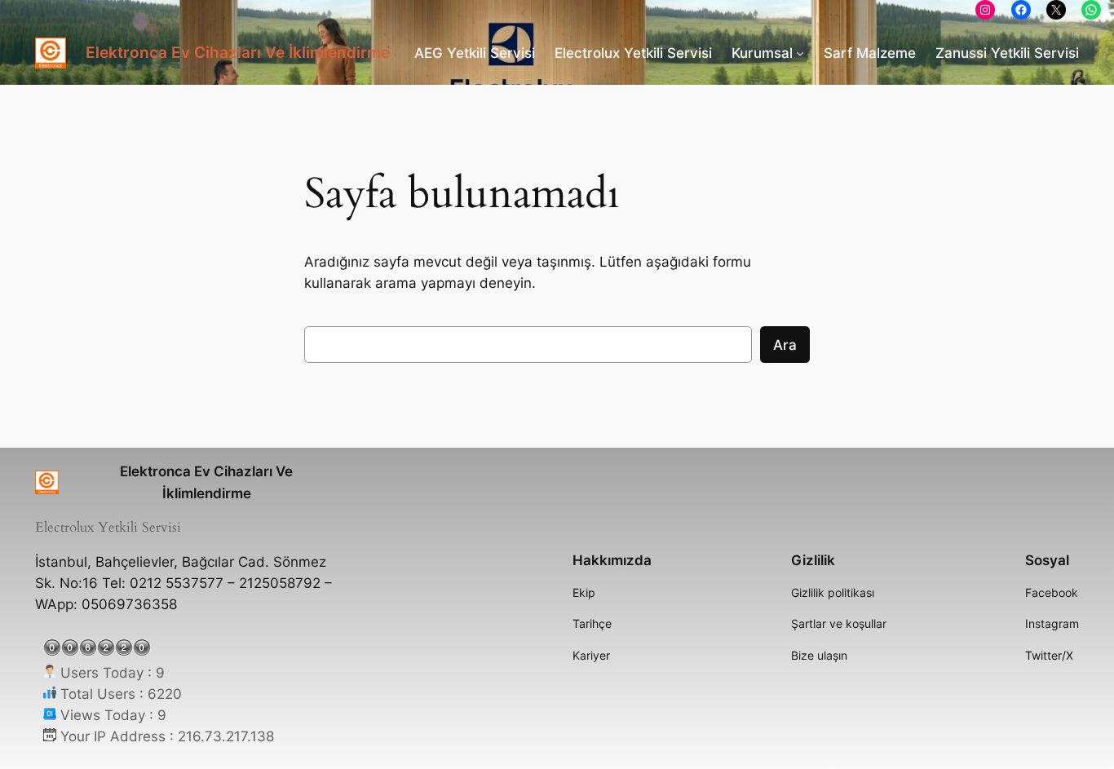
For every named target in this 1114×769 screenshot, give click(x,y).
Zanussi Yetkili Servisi (1007, 53)
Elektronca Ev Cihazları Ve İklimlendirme (238, 52)
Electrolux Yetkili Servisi (633, 53)
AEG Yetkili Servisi (474, 53)
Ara (785, 345)
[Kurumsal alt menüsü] (800, 53)
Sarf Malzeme (870, 53)
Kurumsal (762, 53)
